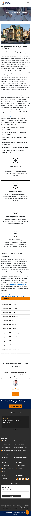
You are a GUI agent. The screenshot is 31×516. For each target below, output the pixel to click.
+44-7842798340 (15, 410)
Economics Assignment (20, 448)
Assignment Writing (7, 455)
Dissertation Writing (19, 458)
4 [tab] (17, 434)
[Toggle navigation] (28, 3)
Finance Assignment (19, 445)
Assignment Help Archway (9, 308)
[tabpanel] (15, 426)
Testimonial (5, 479)
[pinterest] (26, 483)
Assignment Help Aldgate (9, 304)
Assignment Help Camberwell (10, 349)
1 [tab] (11, 434)
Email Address (5, 495)
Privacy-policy (6, 469)
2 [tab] (13, 434)
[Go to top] (27, 512)
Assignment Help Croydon (9, 353)
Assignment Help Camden (9, 345)
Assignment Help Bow (8, 341)
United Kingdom (22, 469)
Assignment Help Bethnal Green (11, 337)
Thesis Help (5, 461)
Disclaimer (5, 476)
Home (3, 15)
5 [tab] (20, 434)
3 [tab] (15, 434)
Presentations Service (20, 455)
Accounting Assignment (20, 451)
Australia (20, 473)
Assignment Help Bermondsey (10, 333)
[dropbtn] (17, 473)
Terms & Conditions (7, 473)
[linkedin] (23, 483)
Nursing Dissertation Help (20, 461)
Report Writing (6, 448)
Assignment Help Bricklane (9, 320)
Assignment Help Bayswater (10, 316)
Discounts (4, 482)
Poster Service (6, 451)
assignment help (12, 116)
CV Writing (5, 458)
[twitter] (20, 483)
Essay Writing (5, 445)
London (9, 15)
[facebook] (17, 483)
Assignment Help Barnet (9, 329)
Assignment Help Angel (8, 312)
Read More (15, 398)
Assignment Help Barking (9, 324)
